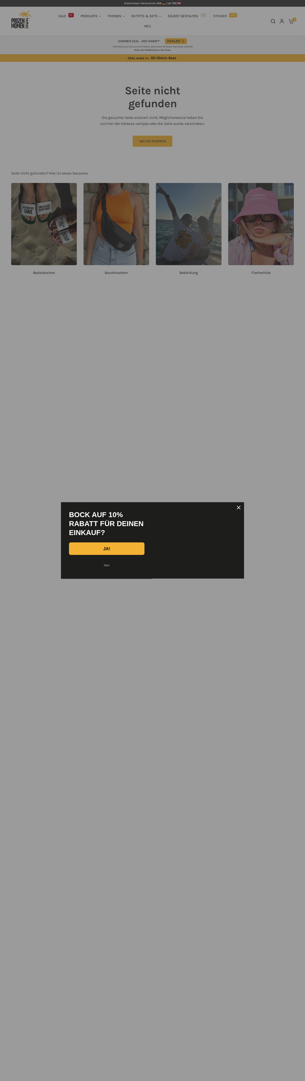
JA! (106, 548)
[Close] (238, 507)
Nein (107, 565)
